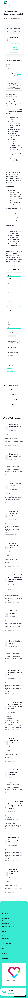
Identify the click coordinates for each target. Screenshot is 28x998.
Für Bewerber (6, 938)
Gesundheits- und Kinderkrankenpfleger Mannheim (15, 673)
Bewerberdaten (6, 923)
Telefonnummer (11, 302)
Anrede (9, 275)
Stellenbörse (5, 936)
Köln (9, 64)
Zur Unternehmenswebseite (16, 42)
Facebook (15, 390)
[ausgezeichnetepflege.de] (6, 3)
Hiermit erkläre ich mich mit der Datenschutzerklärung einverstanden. (13, 351)
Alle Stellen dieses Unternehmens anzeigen (15, 49)
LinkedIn (15, 400)
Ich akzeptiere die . (13, 368)
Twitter (15, 395)
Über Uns (4, 953)
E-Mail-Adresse (11, 293)
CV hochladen (10, 332)
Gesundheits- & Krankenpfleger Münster (13, 871)
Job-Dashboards (6, 943)
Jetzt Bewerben (6, 941)
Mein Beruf (10, 311)
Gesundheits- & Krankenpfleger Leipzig (13, 545)
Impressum (5, 921)
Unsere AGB (5, 918)
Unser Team (5, 956)
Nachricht (9, 320)
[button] (20, 3)
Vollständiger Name (12, 284)
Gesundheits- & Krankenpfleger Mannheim (13, 514)
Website (19, 74)
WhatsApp (15, 405)
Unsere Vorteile (6, 958)
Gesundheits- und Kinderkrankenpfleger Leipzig (15, 641)
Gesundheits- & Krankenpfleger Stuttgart (13, 740)
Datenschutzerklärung (8, 926)
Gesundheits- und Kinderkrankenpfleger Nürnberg (15, 840)
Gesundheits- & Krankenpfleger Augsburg (13, 772)
